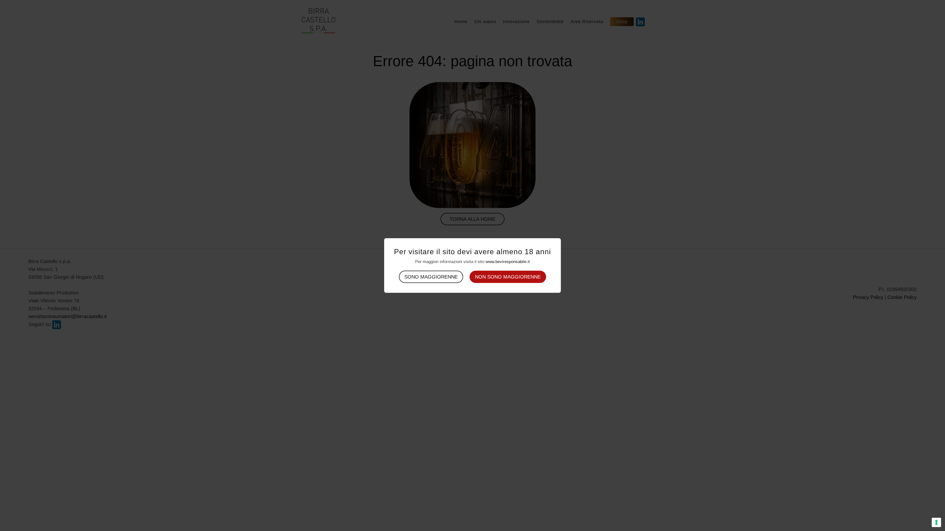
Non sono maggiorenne (508, 277)
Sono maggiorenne (431, 277)
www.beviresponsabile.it (508, 261)
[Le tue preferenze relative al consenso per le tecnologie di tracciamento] (936, 522)
